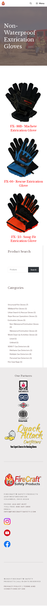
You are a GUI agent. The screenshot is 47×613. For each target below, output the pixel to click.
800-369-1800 (23, 507)
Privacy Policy (13, 586)
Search (33, 270)
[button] (31, 3)
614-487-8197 (19, 504)
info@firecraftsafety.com (20, 512)
